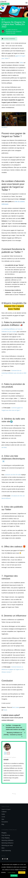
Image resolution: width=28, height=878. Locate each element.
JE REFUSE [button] (14, 875)
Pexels (5, 710)
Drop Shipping (5, 838)
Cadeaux (4, 811)
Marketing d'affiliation (7, 840)
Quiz (3, 819)
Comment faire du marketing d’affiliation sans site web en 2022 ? (14, 373)
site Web (4, 447)
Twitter (21, 62)
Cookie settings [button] (11, 872)
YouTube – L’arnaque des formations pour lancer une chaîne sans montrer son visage (15, 727)
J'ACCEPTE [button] (21, 872)
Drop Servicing (6, 835)
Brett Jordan (15, 707)
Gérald (9, 29)
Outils (3, 814)
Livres (3, 816)
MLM (3, 848)
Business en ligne (10, 31)
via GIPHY (4, 127)
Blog (3, 824)
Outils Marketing (6, 850)
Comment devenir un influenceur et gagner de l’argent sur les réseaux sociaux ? (13, 669)
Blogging (4, 832)
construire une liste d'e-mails (13, 474)
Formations (5, 822)
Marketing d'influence (7, 843)
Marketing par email (7, 845)
